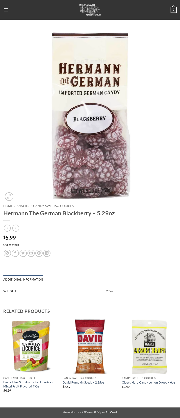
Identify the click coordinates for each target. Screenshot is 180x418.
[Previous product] (15, 228)
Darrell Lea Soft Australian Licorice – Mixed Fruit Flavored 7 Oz (28, 384)
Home (8, 206)
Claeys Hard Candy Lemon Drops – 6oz (148, 382)
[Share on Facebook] (15, 253)
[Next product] (7, 228)
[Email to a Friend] (31, 253)
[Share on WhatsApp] (7, 253)
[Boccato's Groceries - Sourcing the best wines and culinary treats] (90, 10)
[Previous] (3, 359)
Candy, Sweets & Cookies (53, 206)
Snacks (23, 206)
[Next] (176, 359)
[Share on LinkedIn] (46, 253)
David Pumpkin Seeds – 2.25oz (83, 382)
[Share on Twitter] (23, 253)
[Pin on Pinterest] (39, 253)
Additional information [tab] (23, 279)
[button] (6, 9)
